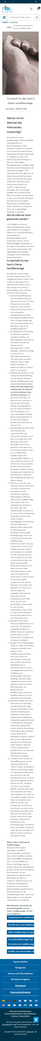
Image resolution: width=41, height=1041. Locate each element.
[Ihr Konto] (31, 8)
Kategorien (20, 968)
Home (9, 27)
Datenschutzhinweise (20, 992)
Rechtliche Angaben (20, 979)
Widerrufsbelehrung (29, 1014)
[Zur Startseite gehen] (7, 8)
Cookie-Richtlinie (24, 1016)
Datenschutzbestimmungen (13, 1014)
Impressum (20, 986)
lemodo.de (30, 1032)
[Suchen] (37, 17)
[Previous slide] (5, 1)
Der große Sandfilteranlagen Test (20, 940)
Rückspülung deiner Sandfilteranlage (21, 918)
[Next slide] (36, 1)
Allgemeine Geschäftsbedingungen (20, 1011)
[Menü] (4, 17)
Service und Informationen (20, 973)
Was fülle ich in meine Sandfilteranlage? (23, 925)
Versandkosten (7, 1025)
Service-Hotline (20, 962)
